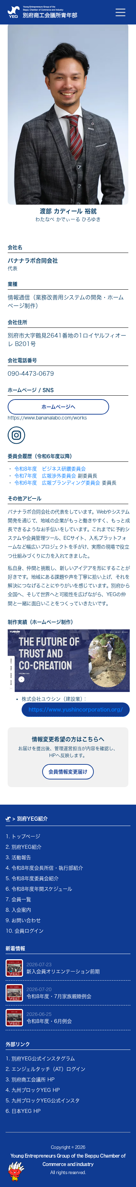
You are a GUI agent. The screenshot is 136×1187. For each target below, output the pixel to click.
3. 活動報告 (18, 857)
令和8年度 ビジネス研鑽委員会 (50, 468)
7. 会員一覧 (18, 899)
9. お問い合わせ (23, 920)
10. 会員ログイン (25, 930)
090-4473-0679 (31, 373)
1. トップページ (23, 836)
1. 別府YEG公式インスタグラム (40, 1058)
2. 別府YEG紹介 (23, 847)
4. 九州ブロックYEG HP (33, 1090)
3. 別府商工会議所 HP (30, 1079)
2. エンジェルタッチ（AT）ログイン (45, 1069)
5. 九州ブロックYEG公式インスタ (43, 1100)
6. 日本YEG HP (23, 1111)
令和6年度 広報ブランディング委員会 (57, 482)
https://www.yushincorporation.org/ (76, 709)
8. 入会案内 (18, 909)
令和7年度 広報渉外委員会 (45, 475)
